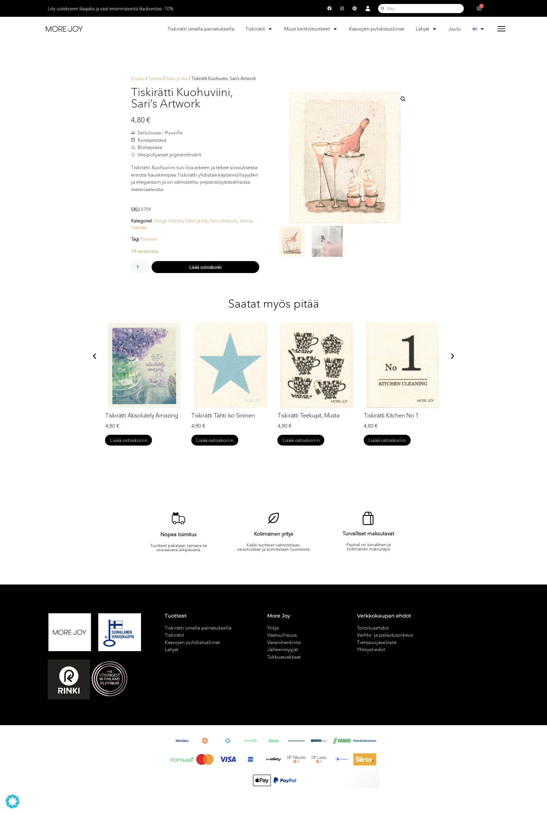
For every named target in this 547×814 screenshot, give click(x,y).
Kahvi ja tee (176, 78)
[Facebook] (329, 8)
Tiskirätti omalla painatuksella (201, 29)
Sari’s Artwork (223, 221)
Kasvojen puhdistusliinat (376, 29)
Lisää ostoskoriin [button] (128, 440)
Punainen (149, 239)
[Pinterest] (354, 8)
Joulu (454, 29)
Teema (155, 78)
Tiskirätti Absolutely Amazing (141, 415)
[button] (403, 99)
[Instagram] (342, 8)
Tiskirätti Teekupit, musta (308, 415)
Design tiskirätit (168, 221)
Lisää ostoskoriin (205, 267)
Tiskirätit (255, 29)
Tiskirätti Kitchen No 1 (391, 415)
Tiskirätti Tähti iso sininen (223, 415)
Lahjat (422, 29)
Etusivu (137, 78)
